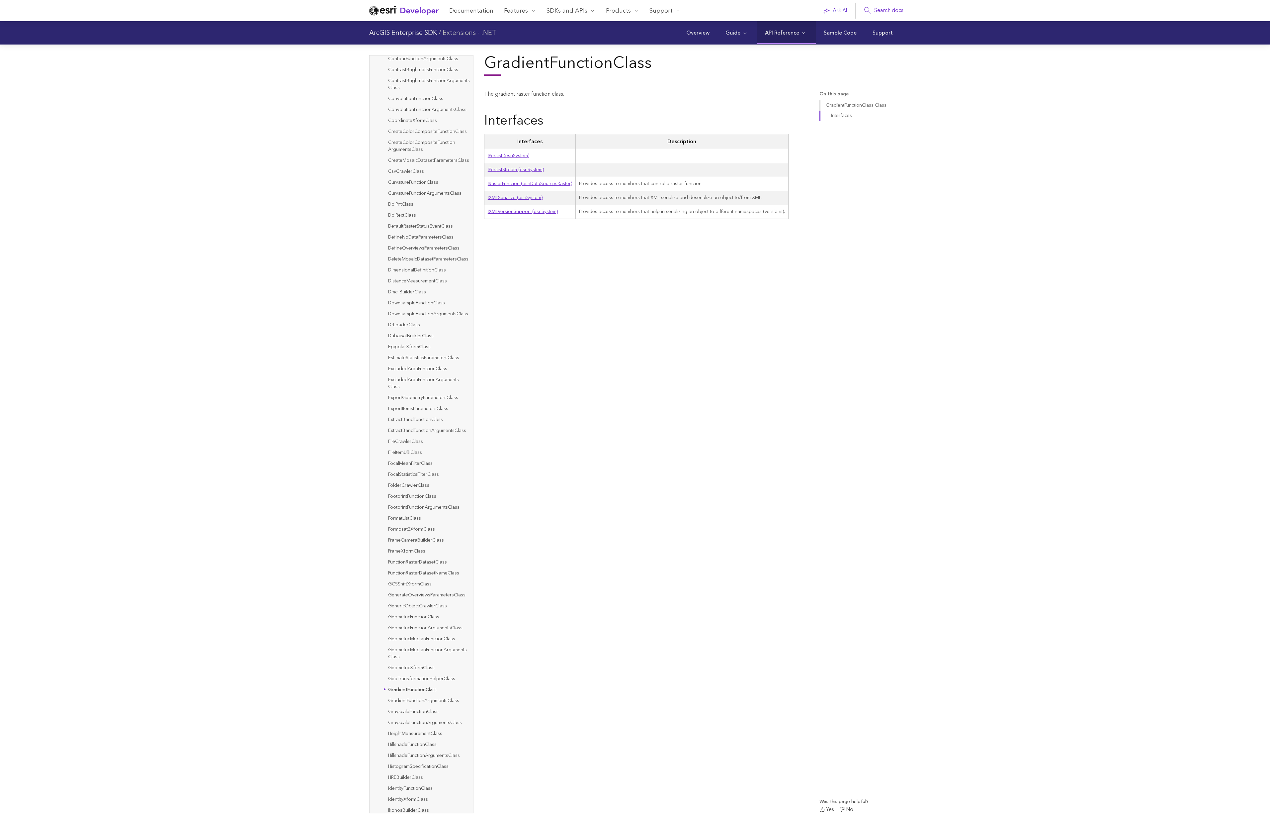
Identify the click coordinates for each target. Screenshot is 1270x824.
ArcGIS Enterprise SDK (403, 33)
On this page (834, 94)
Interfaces (841, 116)
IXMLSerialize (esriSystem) (515, 198)
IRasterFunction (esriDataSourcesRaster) (530, 184)
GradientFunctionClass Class (856, 105)
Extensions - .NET (469, 33)
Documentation (471, 11)
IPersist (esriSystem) (508, 156)
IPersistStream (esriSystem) (516, 170)
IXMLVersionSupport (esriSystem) (523, 212)
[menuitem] (698, 33)
